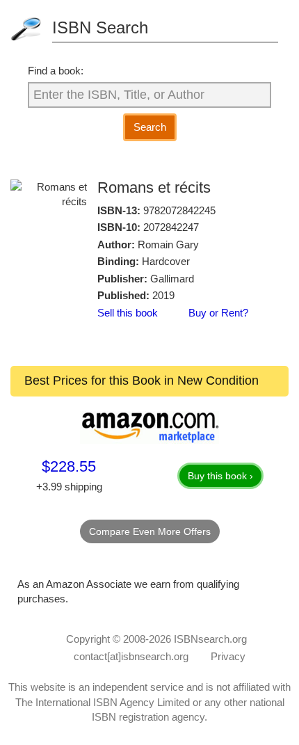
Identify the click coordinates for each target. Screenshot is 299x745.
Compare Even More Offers (150, 531)
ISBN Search (100, 27)
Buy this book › (220, 475)
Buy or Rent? (218, 313)
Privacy (228, 656)
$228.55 (69, 466)
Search (150, 127)
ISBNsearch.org (210, 639)
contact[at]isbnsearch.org (131, 656)
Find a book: (55, 71)
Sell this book (127, 313)
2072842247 (171, 227)
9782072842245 (179, 210)
